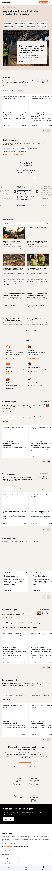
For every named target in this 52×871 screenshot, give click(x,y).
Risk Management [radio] (8, 695)
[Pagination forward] (44, 330)
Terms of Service (9, 861)
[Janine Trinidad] (39, 405)
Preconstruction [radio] (7, 489)
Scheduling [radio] (20, 416)
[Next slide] (37, 191)
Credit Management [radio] (24, 627)
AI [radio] (12, 90)
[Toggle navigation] (49, 2)
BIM (17, 148)
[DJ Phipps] (39, 81)
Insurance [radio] (46, 695)
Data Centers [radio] (20, 90)
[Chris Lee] (39, 477)
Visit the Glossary (10, 373)
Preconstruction (31, 23)
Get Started (30, 373)
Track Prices (9, 391)
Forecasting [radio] (39, 489)
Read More (22, 61)
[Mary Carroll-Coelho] (43, 477)
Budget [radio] (29, 416)
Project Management (41, 23)
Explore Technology (7, 85)
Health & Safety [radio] (20, 695)
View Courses (8, 590)
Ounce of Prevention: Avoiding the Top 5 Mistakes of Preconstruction (14, 294)
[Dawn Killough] (39, 613)
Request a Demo (44, 2)
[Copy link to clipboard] (26, 572)
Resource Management (20, 23)
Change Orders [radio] (38, 416)
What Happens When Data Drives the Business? (37, 319)
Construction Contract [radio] (34, 695)
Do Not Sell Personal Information (18, 861)
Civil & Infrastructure (22, 151)
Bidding (23, 148)
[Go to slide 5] (31, 210)
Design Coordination (31, 26)
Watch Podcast (21, 205)
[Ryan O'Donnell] (47, 613)
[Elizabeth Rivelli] (43, 683)
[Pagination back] (41, 330)
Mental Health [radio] (7, 699)
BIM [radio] (15, 489)
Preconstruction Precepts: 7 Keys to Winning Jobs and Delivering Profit (13, 268)
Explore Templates (32, 358)
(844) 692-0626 (9, 846)
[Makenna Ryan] (47, 405)
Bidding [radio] (22, 489)
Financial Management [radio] (9, 623)
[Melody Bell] (39, 683)
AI (13, 148)
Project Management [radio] (9, 416)
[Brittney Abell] (43, 613)
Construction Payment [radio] (9, 627)
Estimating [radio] (30, 489)
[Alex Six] (43, 405)
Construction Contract (32, 148)
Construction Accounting (9, 151)
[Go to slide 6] (34, 210)
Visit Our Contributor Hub (25, 762)
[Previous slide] (15, 191)
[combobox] (26, 223)
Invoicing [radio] (35, 627)
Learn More (44, 205)
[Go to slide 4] (27, 210)
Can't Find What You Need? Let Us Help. (13, 154)
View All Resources (42, 26)
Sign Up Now (8, 819)
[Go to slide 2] (21, 210)
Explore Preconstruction (8, 484)
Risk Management (8, 23)
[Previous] (44, 130)
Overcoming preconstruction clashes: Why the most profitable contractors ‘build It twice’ (37, 242)
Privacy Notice (4, 861)
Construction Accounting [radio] (33, 623)
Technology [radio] (6, 90)
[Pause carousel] (34, 177)
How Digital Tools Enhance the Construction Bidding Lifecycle (11, 319)
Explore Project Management (9, 411)
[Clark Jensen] (47, 683)
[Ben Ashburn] (47, 477)
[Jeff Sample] (47, 81)
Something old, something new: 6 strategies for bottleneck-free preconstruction (12, 242)
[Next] (48, 130)
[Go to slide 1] (17, 210)
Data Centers (7, 148)
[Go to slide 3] (24, 210)
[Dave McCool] (43, 81)
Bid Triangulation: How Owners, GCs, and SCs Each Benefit (37, 268)
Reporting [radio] (5, 421)
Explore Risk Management (8, 690)
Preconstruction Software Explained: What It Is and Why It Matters (37, 294)
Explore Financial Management (10, 618)
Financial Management (9, 26)
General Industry (20, 26)
